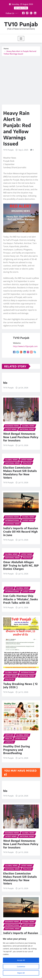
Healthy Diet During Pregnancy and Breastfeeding (16, 750)
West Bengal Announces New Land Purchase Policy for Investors (20, 437)
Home (6, 48)
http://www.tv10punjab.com (25, 346)
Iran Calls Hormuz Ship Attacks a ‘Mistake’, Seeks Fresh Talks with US (20, 599)
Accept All (21, 960)
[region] (21, 956)
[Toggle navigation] (21, 38)
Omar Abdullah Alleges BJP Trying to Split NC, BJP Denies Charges (21, 565)
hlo (5, 382)
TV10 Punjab (21, 24)
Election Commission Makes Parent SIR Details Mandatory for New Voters (20, 472)
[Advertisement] (21, 78)
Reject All (21, 973)
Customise (21, 966)
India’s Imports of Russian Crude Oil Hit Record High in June (20, 531)
